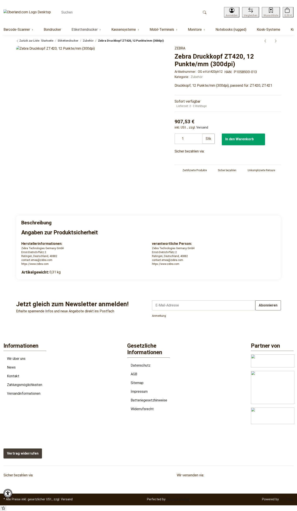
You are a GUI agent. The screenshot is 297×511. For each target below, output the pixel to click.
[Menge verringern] (178, 136)
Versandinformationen (23, 393)
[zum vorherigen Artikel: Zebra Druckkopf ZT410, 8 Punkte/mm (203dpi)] (265, 41)
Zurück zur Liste (29, 40)
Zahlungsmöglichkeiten (24, 385)
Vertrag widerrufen (22, 453)
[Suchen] (204, 12)
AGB (134, 374)
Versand (202, 127)
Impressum (139, 391)
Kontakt (13, 376)
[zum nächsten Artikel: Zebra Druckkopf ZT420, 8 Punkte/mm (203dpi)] (275, 41)
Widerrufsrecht (142, 409)
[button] (231, 12)
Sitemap (137, 383)
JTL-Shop (287, 499)
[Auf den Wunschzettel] (159, 51)
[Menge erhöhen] (198, 136)
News (11, 367)
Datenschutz (140, 365)
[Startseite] (27, 12)
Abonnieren (268, 305)
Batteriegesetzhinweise (149, 400)
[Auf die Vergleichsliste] (151, 51)
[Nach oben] (3, 508)
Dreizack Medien (178, 499)
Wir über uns (16, 359)
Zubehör (197, 77)
